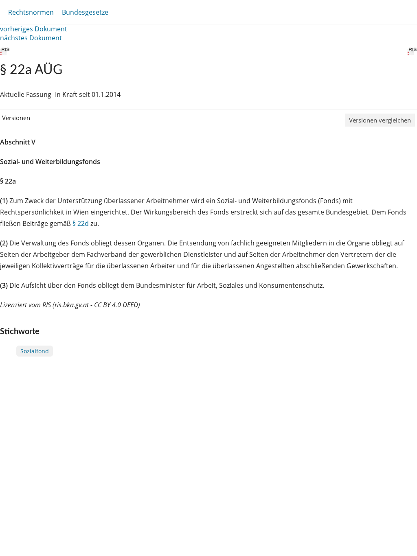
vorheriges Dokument (33, 28)
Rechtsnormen (31, 12)
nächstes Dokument (31, 37)
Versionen (16, 118)
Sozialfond (34, 351)
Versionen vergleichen (380, 120)
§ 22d (80, 223)
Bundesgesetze (85, 12)
